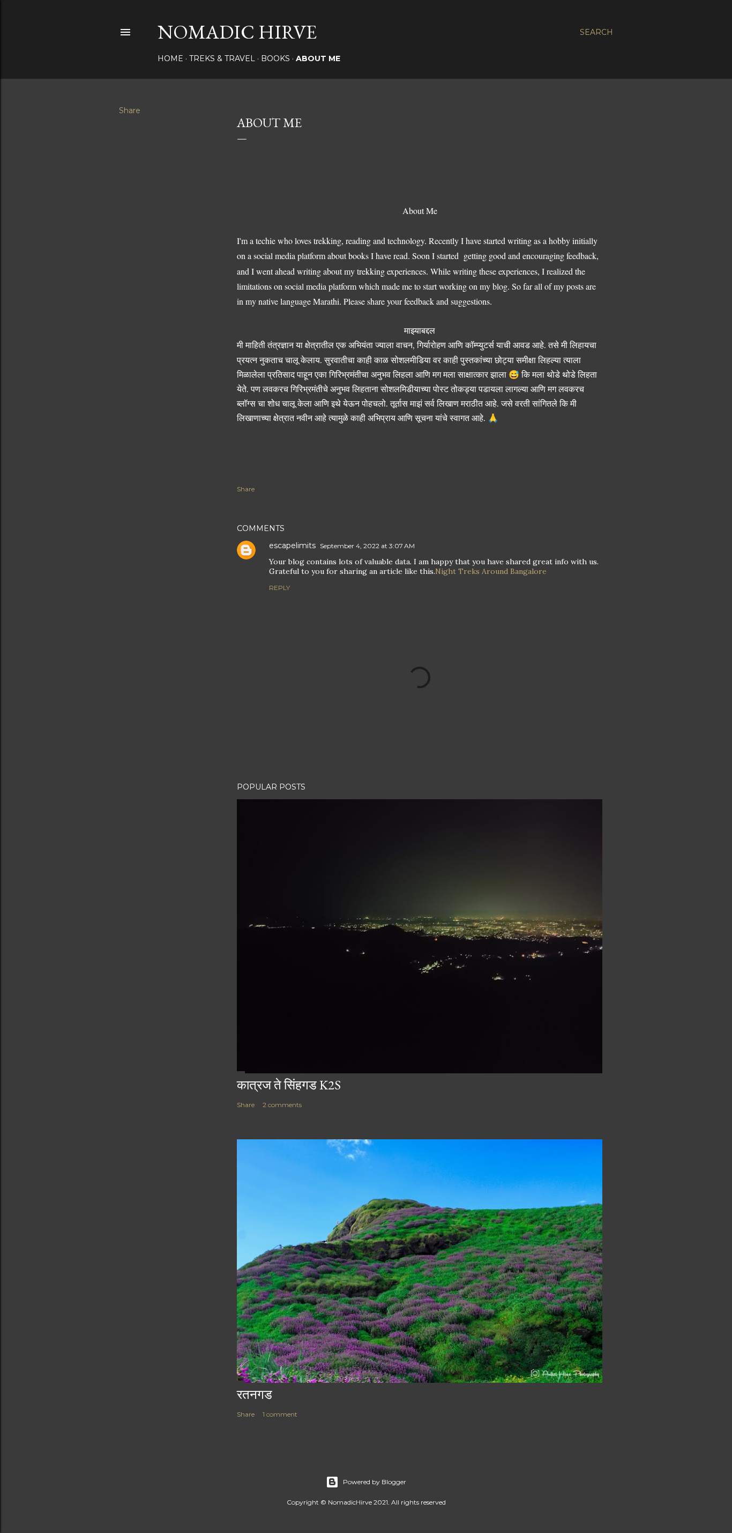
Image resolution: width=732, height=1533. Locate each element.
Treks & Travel (222, 58)
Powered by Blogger (374, 1482)
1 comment (280, 1414)
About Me (318, 58)
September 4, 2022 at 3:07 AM (367, 546)
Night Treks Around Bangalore (491, 571)
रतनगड (254, 1394)
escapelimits (292, 545)
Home (170, 58)
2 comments (282, 1105)
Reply (279, 588)
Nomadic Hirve (237, 32)
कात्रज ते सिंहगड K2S (289, 1085)
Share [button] (129, 110)
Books (275, 58)
